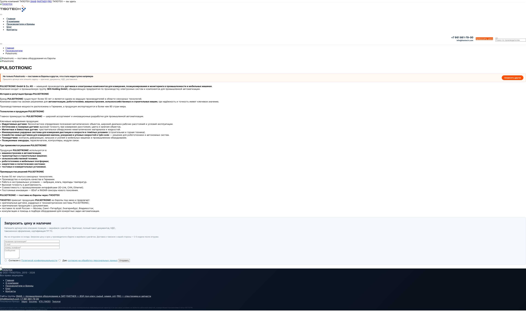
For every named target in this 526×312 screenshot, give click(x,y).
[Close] (1, 14)
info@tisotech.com (465, 40)
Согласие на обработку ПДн (36, 309)
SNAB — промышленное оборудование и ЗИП (41, 296)
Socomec (33, 301)
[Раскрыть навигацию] (1, 43)
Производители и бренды (21, 24)
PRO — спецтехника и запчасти (134, 296)
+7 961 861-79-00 (29, 298)
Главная (11, 18)
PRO (49, 1)
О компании (13, 21)
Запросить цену (484, 38)
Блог (9, 26)
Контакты (12, 29)
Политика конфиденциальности (12, 309)
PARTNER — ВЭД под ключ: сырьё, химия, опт (91, 296)
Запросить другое (512, 78)
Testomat (56, 301)
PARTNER (42, 1)
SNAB (33, 1)
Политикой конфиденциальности (39, 260)
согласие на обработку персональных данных (93, 260)
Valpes (24, 301)
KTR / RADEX (45, 301)
